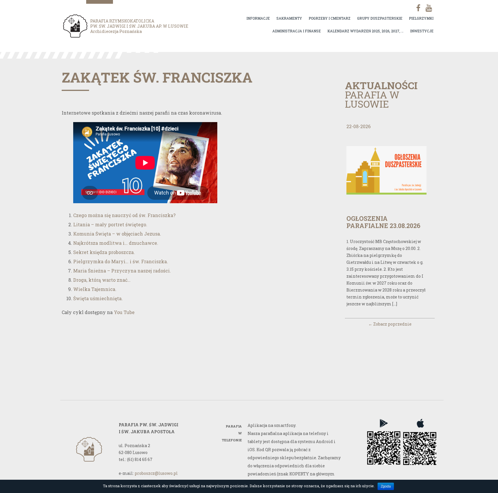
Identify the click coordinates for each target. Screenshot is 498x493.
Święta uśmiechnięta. (98, 298)
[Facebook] (416, 8)
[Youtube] (428, 8)
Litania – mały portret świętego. (110, 224)
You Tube (124, 312)
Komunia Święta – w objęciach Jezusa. (117, 234)
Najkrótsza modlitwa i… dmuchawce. (115, 243)
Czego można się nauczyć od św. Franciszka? (124, 215)
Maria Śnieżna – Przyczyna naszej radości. (122, 271)
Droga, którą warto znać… (102, 280)
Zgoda (386, 486)
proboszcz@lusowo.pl (156, 473)
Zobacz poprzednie (390, 324)
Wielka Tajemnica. (94, 289)
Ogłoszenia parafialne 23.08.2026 (383, 222)
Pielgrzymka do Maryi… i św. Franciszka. (120, 261)
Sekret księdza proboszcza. (104, 252)
